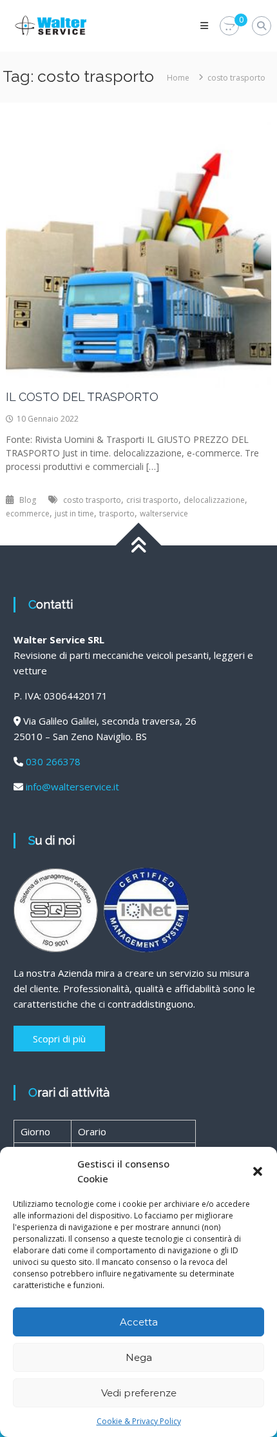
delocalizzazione (214, 499)
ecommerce (28, 513)
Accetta (139, 1322)
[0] (229, 26)
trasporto (117, 513)
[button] (257, 1171)
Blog (27, 499)
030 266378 (53, 761)
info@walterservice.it (72, 786)
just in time (74, 513)
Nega (139, 1357)
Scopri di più (59, 1038)
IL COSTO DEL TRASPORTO (82, 397)
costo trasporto (92, 499)
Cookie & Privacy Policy (139, 1421)
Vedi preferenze (139, 1393)
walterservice (164, 513)
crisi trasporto (152, 499)
